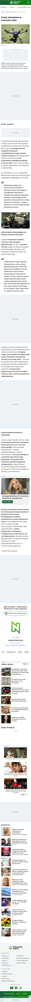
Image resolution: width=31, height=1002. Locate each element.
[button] (29, 996)
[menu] (28, 2)
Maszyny (12, 7)
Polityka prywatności (9, 993)
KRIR (20, 652)
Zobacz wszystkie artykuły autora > (15, 645)
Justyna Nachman (9, 12)
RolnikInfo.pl (4, 7)
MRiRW (26, 652)
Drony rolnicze (11, 652)
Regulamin (24, 993)
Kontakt (18, 993)
